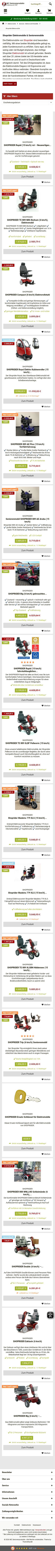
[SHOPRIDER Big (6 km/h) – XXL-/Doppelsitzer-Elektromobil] (27, 1396)
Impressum (37, 1525)
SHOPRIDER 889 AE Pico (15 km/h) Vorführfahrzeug (27, 445)
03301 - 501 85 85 (39, 19)
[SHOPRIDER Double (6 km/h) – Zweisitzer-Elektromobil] (27, 1246)
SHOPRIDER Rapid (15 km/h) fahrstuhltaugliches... (27, 670)
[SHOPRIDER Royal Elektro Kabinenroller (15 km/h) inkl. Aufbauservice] (27, 349)
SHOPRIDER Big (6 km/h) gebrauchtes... (27, 594)
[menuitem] (49, 11)
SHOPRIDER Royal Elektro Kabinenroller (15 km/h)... (27, 371)
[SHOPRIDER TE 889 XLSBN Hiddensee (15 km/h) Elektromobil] (27, 947)
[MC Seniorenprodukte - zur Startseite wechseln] (13, 4)
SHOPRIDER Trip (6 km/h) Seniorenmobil (27, 1042)
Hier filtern (12, 96)
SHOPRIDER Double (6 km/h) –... (27, 1266)
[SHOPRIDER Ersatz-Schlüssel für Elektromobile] (27, 1097)
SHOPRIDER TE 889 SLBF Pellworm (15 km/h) (27, 743)
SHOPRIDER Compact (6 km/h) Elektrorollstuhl (27, 294)
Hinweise (40, 1548)
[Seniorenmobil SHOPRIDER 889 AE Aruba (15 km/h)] (27, 499)
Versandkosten (40, 1530)
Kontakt (17, 1525)
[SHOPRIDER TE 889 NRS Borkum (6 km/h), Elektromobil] (27, 200)
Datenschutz (26, 1525)
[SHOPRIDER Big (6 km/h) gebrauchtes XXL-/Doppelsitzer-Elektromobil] (27, 573)
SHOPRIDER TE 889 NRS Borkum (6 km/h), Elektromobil (27, 221)
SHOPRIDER (27, 142)
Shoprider (28, 40)
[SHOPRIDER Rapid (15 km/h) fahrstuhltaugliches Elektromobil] (27, 648)
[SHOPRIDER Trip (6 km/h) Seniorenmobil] (27, 1022)
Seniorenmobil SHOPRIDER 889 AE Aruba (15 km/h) (27, 520)
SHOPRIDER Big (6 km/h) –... (28, 1416)
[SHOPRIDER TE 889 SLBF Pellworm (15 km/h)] (27, 723)
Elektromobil (18, 53)
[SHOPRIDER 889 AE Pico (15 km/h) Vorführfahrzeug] (27, 424)
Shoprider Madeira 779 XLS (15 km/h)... (27, 818)
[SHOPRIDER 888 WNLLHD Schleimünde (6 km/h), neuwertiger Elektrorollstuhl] (27, 1171)
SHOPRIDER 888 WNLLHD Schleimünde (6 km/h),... (27, 1193)
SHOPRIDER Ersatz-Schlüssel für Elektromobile (27, 1117)
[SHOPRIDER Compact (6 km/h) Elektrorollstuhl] (27, 274)
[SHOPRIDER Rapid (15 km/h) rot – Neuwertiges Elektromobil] (27, 125)
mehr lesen (8, 84)
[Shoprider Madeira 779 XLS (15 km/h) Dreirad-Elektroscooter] (27, 872)
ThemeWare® (27, 1542)
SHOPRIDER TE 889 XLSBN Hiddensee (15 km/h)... (27, 969)
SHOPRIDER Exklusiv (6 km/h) (27, 1341)
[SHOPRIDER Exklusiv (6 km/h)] (27, 1321)
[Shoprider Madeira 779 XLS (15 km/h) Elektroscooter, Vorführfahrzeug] (27, 798)
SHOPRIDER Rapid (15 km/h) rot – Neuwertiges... (27, 145)
